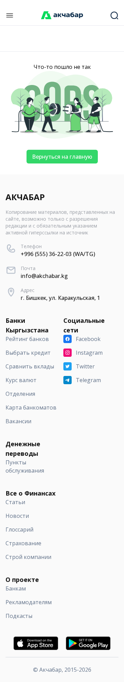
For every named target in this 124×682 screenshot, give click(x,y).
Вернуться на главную (62, 156)
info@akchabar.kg (44, 276)
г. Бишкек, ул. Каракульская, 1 (60, 298)
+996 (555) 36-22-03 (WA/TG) (58, 254)
